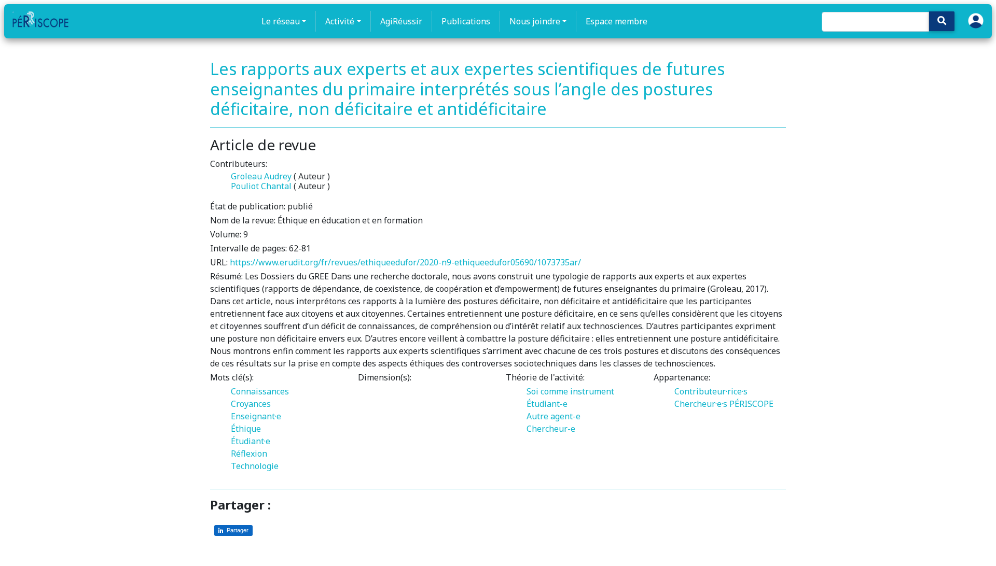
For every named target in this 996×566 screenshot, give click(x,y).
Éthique (246, 428)
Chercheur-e (551, 428)
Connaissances (260, 391)
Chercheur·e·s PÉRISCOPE (723, 403)
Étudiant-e (547, 403)
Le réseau (280, 21)
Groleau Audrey (261, 176)
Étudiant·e (250, 441)
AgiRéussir (401, 21)
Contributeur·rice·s (711, 391)
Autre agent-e (553, 416)
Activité (339, 21)
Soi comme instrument (570, 391)
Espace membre (616, 21)
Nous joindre (534, 21)
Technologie (255, 466)
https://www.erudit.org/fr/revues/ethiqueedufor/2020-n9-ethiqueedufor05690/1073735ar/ (405, 262)
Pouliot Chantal (261, 186)
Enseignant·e (256, 416)
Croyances (251, 403)
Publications (465, 21)
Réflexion (249, 453)
